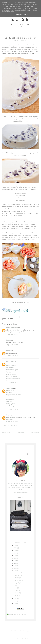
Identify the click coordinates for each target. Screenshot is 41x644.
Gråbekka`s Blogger (12, 327)
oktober (17, 577)
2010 (15, 601)
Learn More (18, 14)
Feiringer (10, 318)
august (17, 583)
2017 (15, 558)
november (17, 575)
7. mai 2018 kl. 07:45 (12, 382)
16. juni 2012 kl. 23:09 (12, 334)
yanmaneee (9, 388)
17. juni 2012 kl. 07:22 (12, 345)
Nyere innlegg (6, 432)
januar (17, 595)
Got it (26, 14)
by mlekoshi (21, 638)
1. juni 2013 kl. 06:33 (12, 355)
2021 (15, 548)
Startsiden (21, 432)
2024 (15, 545)
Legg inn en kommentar (11, 425)
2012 (15, 570)
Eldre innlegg (35, 432)
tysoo (8, 415)
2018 (15, 555)
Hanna (8, 340)
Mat (3, 319)
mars (16, 590)
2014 (15, 565)
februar (17, 593)
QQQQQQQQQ (10, 361)
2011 (15, 598)
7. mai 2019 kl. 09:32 (12, 409)
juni (16, 585)
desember (17, 573)
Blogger (28, 631)
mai (16, 588)
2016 (15, 560)
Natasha (8, 350)
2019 (15, 553)
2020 (15, 550)
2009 (15, 603)
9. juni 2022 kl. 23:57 (12, 421)
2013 (15, 568)
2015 (15, 563)
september (18, 580)
